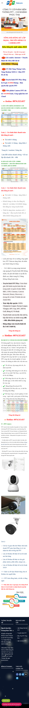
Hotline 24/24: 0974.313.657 (11, 704)
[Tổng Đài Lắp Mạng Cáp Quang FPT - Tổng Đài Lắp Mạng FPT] (14, 3)
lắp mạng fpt (22, 706)
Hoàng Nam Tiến (6, 630)
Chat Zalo (6, 700)
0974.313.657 (19, 420)
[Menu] (2, 3)
